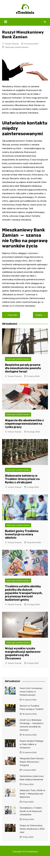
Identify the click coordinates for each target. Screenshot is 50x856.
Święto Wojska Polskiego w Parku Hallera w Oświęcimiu (31, 744)
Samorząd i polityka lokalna (16, 47)
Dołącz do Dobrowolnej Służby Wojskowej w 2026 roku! (32, 828)
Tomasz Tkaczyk (12, 44)
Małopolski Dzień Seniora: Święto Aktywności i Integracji (32, 761)
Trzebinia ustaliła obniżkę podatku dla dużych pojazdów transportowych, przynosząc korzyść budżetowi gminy (24, 593)
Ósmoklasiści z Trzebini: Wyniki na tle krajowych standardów (31, 811)
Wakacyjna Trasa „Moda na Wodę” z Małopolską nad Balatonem (32, 793)
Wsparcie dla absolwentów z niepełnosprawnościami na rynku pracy (24, 424)
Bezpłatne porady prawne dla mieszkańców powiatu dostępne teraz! (23, 368)
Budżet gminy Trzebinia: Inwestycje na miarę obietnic (22, 534)
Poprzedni (12, 315)
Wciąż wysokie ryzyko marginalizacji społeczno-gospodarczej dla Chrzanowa (23, 653)
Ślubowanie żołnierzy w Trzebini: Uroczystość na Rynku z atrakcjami (22, 479)
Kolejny (39, 315)
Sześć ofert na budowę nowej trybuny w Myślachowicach (31, 691)
